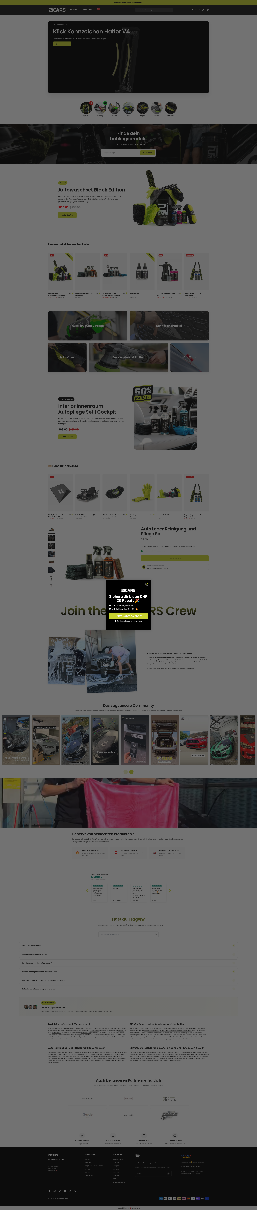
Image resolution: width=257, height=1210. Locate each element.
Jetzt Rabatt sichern (128, 616)
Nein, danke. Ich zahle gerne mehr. (128, 621)
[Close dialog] (147, 583)
